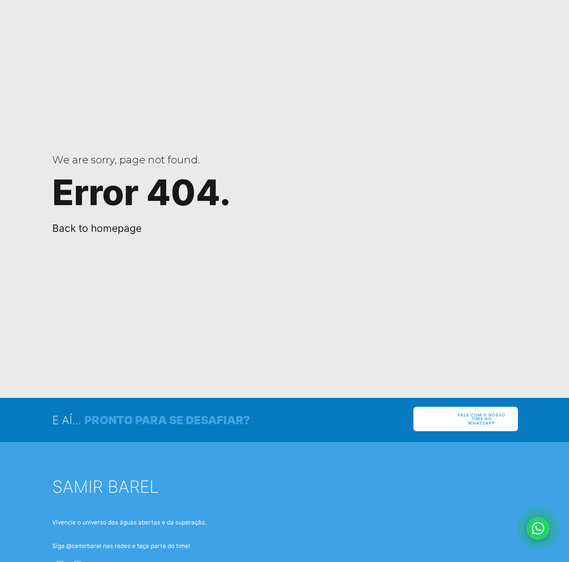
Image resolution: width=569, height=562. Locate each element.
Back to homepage (97, 228)
